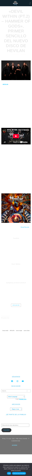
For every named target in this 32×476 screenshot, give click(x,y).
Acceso (14, 445)
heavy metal (5, 330)
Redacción (16, 54)
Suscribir (6, 430)
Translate (22, 399)
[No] (30, 469)
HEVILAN (12, 330)
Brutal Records (25, 227)
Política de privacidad (19, 473)
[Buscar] (29, 391)
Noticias (24, 54)
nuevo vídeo (27, 330)
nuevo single (19, 330)
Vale (9, 473)
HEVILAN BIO (16, 305)
